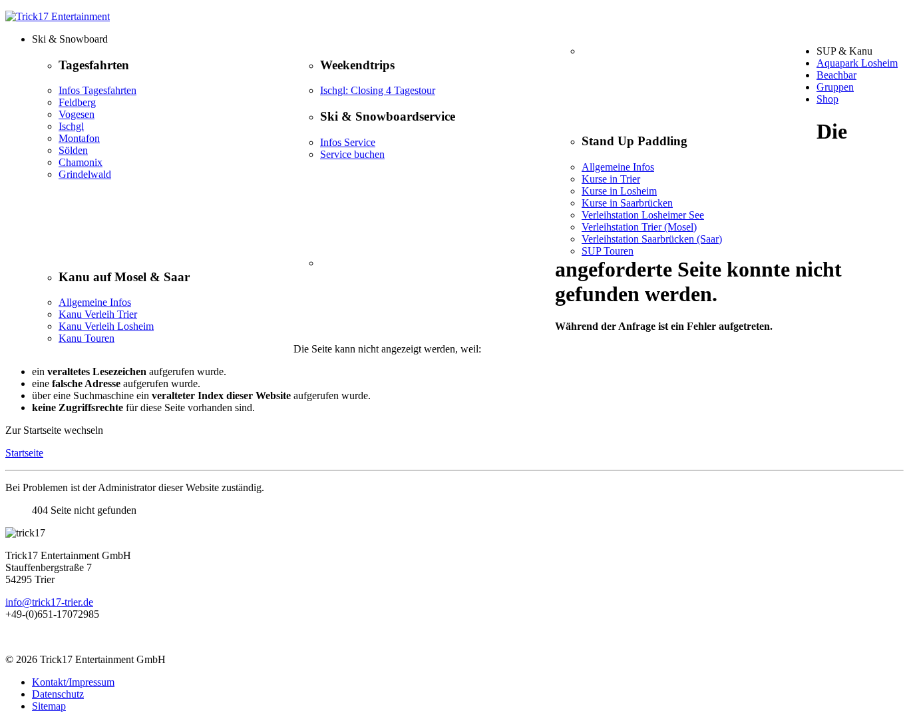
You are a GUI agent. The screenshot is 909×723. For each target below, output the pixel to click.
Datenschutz (58, 694)
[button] (468, 39)
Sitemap (49, 706)
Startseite (24, 452)
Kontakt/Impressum (73, 682)
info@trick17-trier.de (49, 602)
